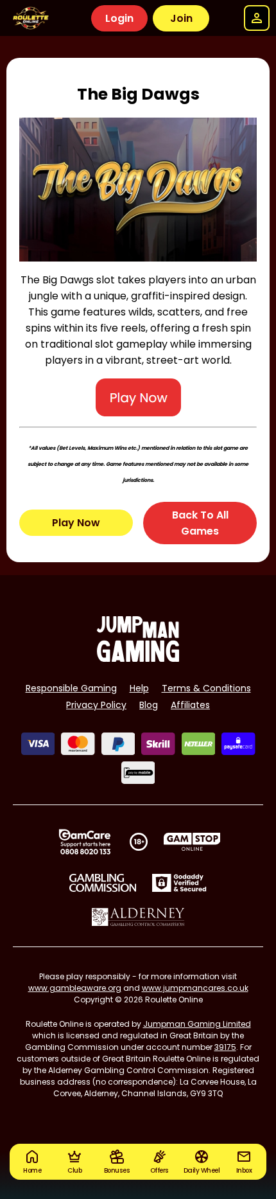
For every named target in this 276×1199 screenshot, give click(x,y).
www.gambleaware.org (74, 987)
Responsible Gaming (71, 688)
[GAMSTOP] (192, 842)
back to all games (200, 523)
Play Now (76, 522)
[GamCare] (85, 842)
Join (181, 18)
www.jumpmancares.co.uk (195, 987)
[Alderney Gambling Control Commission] (138, 917)
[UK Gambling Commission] (102, 883)
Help (139, 688)
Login (119, 18)
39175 (225, 1047)
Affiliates (190, 704)
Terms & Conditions (206, 688)
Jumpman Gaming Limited (197, 1023)
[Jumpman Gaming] (138, 658)
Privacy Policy (96, 704)
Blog (148, 704)
